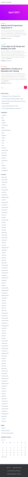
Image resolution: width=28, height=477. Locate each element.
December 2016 (5, 287)
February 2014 (5, 370)
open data (4, 147)
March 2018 (4, 262)
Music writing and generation (7, 433)
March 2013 (4, 398)
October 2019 (4, 237)
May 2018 (4, 257)
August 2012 (4, 416)
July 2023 (4, 199)
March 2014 (4, 368)
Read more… (18, 36)
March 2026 (4, 177)
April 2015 (4, 338)
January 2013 (4, 403)
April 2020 (4, 230)
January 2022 (4, 212)
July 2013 (4, 388)
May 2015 (4, 335)
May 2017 (4, 282)
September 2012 (5, 413)
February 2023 (5, 202)
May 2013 (4, 393)
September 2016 (5, 295)
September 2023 (5, 197)
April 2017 (4, 285)
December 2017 (5, 270)
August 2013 (4, 386)
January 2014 (4, 373)
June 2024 (4, 192)
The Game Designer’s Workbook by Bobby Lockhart (12, 98)
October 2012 (4, 411)
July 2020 (4, 222)
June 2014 (4, 360)
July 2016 (4, 300)
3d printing (3, 44)
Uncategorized (5, 170)
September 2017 (5, 277)
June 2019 (4, 245)
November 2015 (5, 320)
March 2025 (4, 187)
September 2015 (5, 325)
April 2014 (4, 365)
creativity (3, 23)
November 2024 (5, 189)
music (3, 142)
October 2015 (4, 323)
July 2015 (4, 330)
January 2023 (4, 204)
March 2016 (4, 310)
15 (21, 450)
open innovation (5, 150)
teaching (3, 165)
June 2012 (4, 421)
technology (4, 167)
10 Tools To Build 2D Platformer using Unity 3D (11, 108)
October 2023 (4, 194)
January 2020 (4, 235)
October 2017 (4, 275)
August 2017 (4, 280)
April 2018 (4, 260)
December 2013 (5, 376)
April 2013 (4, 396)
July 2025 (4, 184)
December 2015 (5, 318)
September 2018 (5, 247)
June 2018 (4, 255)
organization (4, 155)
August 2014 (4, 355)
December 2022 (5, 207)
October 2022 (4, 209)
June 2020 (4, 225)
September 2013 (5, 383)
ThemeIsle (18, 473)
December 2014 (5, 345)
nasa (3, 145)
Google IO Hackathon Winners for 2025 (10, 105)
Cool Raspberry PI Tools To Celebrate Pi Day (11, 96)
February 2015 (5, 340)
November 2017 (5, 272)
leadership (4, 135)
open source (4, 152)
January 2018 (4, 267)
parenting (4, 157)
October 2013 (4, 381)
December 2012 (5, 406)
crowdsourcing (5, 125)
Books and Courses (6, 430)
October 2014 (4, 350)
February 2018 (5, 265)
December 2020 (5, 220)
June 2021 (4, 214)
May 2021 (4, 217)
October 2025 (4, 182)
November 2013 (5, 378)
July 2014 (4, 358)
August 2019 (4, 240)
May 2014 (4, 363)
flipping (3, 127)
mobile (3, 140)
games (3, 132)
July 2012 (4, 418)
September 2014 (5, 353)
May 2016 (4, 305)
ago (8, 38)
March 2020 (4, 232)
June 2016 (4, 303)
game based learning (6, 130)
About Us (3, 428)
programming (4, 66)
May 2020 (4, 227)
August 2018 (4, 250)
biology (3, 120)
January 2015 (4, 343)
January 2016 (4, 315)
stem (3, 162)
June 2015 (4, 333)
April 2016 (4, 308)
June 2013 (4, 391)
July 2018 (4, 252)
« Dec (2, 456)
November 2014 (5, 348)
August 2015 (4, 328)
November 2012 (5, 408)
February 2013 (5, 401)
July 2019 (4, 242)
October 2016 (4, 293)
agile (3, 117)
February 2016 (5, 313)
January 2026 (4, 179)
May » (5, 456)
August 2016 (4, 298)
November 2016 (5, 290)
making (3, 137)
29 (21, 454)
